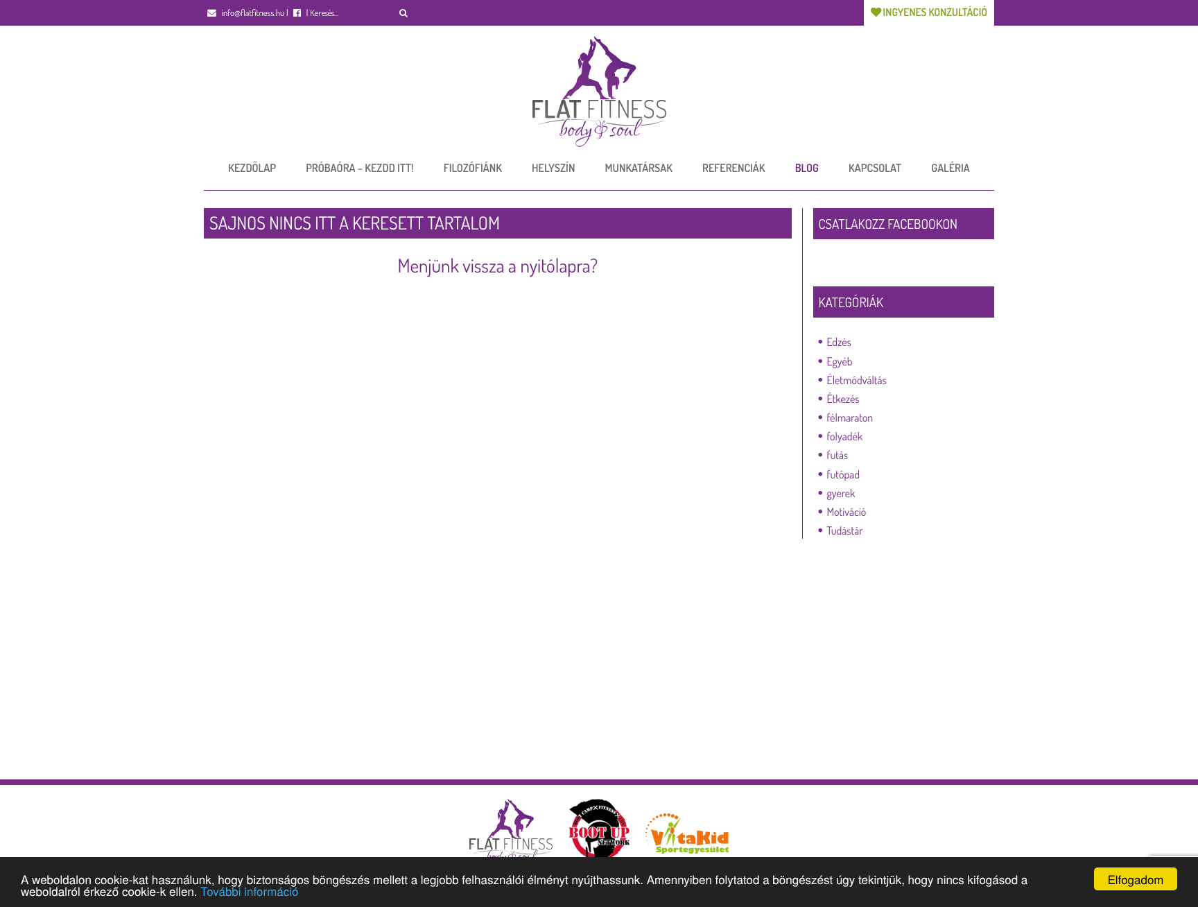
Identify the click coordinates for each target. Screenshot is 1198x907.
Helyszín (553, 168)
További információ (249, 890)
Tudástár (845, 530)
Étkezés (843, 399)
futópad (843, 474)
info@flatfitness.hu (252, 13)
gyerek (841, 493)
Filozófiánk (473, 168)
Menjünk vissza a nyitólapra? (497, 265)
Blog (807, 168)
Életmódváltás (857, 380)
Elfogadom (1135, 879)
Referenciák (733, 168)
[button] (404, 12)
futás (838, 455)
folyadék (845, 436)
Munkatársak (638, 168)
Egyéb (840, 361)
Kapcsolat (875, 168)
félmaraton (850, 417)
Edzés (839, 342)
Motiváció (847, 512)
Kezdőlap (252, 168)
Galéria (950, 168)
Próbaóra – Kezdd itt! (359, 168)
